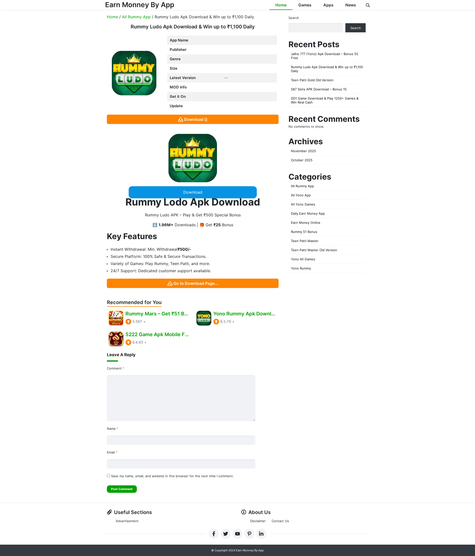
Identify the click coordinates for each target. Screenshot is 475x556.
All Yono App (301, 195)
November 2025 (303, 151)
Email (112, 452)
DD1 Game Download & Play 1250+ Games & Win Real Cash (324, 100)
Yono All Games (303, 259)
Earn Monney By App (139, 4)
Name (113, 429)
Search (293, 18)
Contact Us (280, 521)
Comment (115, 368)
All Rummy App (136, 16)
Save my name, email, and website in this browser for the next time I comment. (172, 476)
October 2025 (301, 160)
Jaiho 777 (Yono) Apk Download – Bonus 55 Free (324, 56)
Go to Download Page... (195, 283)
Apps (328, 4)
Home (280, 4)
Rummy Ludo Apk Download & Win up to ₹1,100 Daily (327, 69)
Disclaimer (258, 521)
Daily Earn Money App (308, 213)
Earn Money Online (305, 223)
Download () (195, 119)
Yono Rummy (301, 268)
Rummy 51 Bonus (304, 232)
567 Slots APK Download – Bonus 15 (319, 89)
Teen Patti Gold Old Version (312, 80)
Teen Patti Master (304, 241)
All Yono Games (303, 204)
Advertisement (127, 521)
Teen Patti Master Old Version (314, 250)
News (350, 4)
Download (192, 192)
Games (304, 4)
